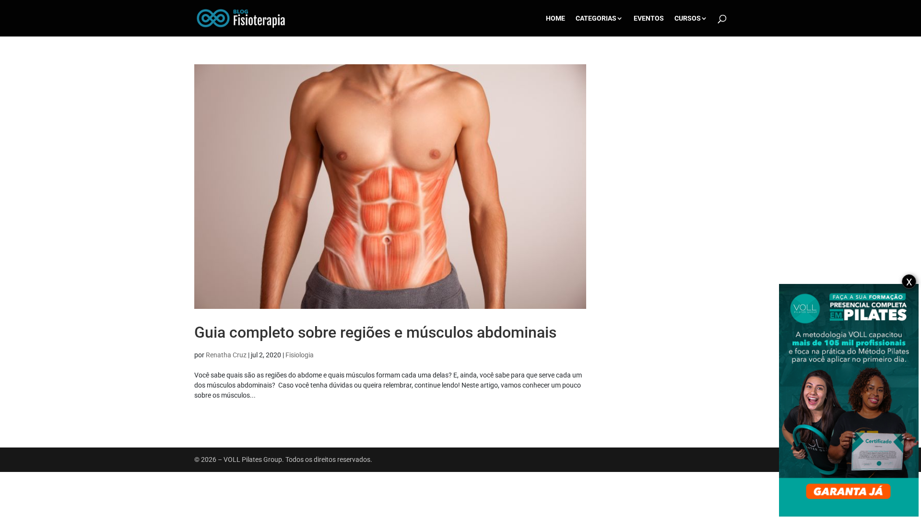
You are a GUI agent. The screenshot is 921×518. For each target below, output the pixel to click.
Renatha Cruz (226, 355)
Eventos (649, 18)
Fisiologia (299, 355)
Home (555, 18)
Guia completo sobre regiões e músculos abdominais (375, 332)
